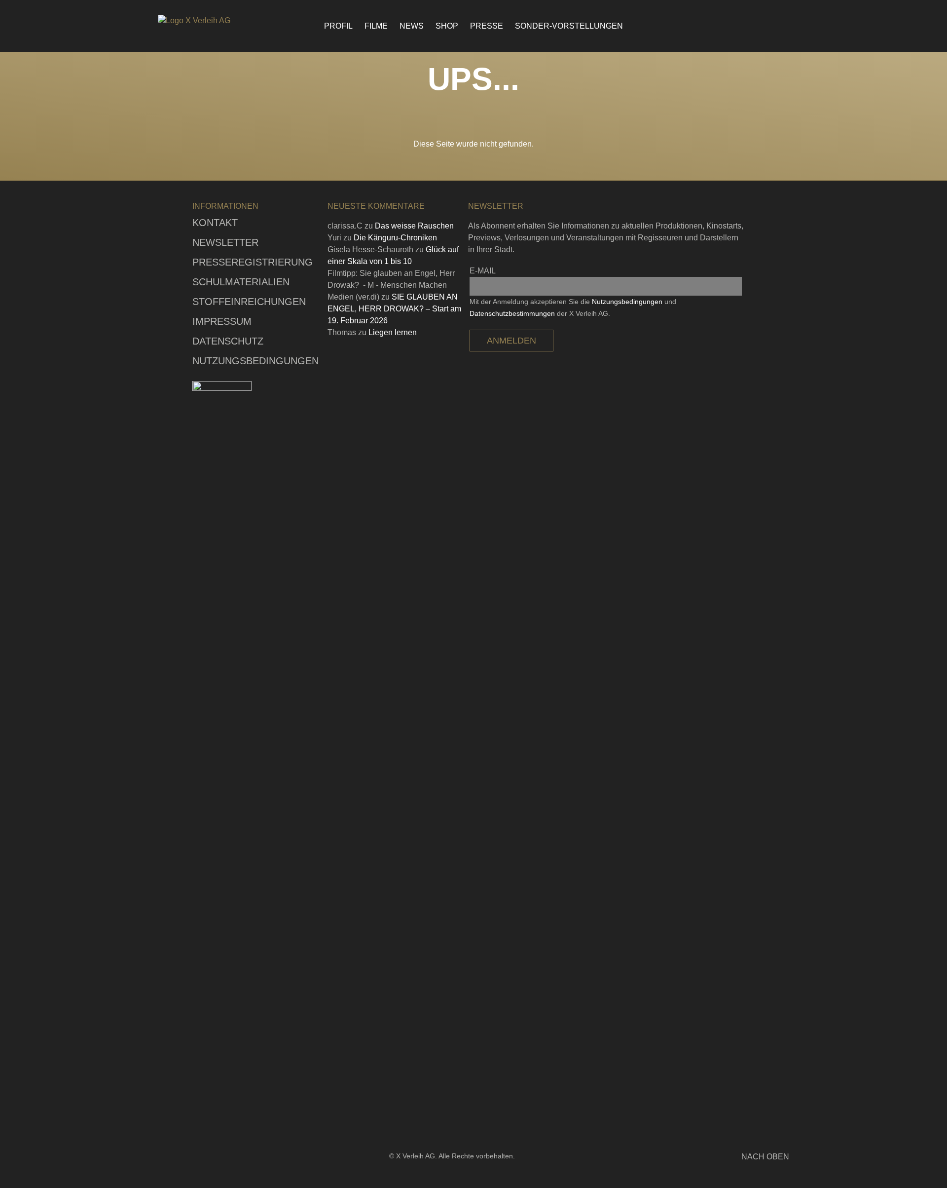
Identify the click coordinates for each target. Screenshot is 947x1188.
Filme (376, 26)
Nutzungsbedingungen (255, 360)
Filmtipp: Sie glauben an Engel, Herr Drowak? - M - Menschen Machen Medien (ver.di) (391, 285)
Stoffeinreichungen (249, 301)
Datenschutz (227, 341)
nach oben (765, 1156)
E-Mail (483, 271)
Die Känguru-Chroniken (395, 237)
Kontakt (215, 222)
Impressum (222, 321)
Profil (338, 26)
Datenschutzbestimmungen (512, 313)
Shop (447, 26)
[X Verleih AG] (212, 21)
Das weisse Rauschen (414, 226)
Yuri (334, 237)
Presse (486, 26)
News (412, 26)
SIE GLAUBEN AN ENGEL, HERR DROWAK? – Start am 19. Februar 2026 (394, 309)
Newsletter (225, 242)
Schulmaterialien (241, 281)
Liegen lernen (392, 332)
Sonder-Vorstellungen (569, 26)
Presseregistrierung (252, 262)
